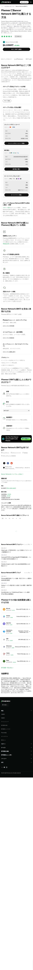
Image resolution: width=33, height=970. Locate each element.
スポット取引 (6, 207)
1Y (16, 518)
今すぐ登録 (7, 100)
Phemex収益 (4, 732)
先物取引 (3, 714)
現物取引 (3, 718)
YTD (20, 518)
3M (13, 518)
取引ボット (3, 740)
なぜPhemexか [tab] (18, 59)
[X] (4, 463)
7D (6, 518)
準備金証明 (6, 243)
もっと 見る (27, 544)
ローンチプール (4, 736)
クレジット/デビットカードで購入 (16, 143)
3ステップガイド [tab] (6, 59)
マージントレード (5, 721)
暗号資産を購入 (4, 725)
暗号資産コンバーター (5, 729)
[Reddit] (12, 463)
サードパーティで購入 (16, 194)
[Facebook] (8, 463)
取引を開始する (26, 438)
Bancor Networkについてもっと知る (11, 474)
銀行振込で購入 (16, 169)
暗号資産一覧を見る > (7, 667)
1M (9, 518)
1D (2, 518)
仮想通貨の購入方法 (9, 6)
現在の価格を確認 (11, 488)
